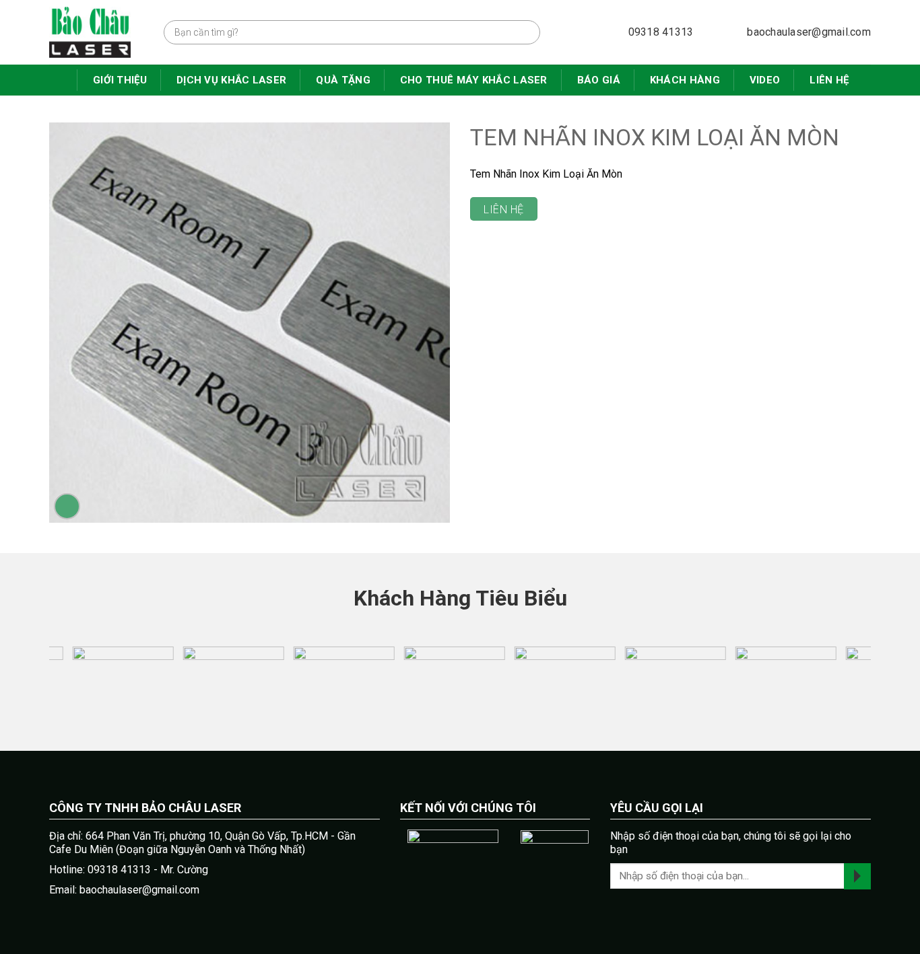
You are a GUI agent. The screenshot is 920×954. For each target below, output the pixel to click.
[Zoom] (67, 506)
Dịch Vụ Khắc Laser (231, 80)
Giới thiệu (120, 80)
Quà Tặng (343, 80)
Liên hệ (829, 80)
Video (765, 80)
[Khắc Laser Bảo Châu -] (96, 32)
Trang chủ (59, 80)
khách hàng (685, 80)
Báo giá (598, 80)
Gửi (857, 876)
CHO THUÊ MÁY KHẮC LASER (474, 80)
